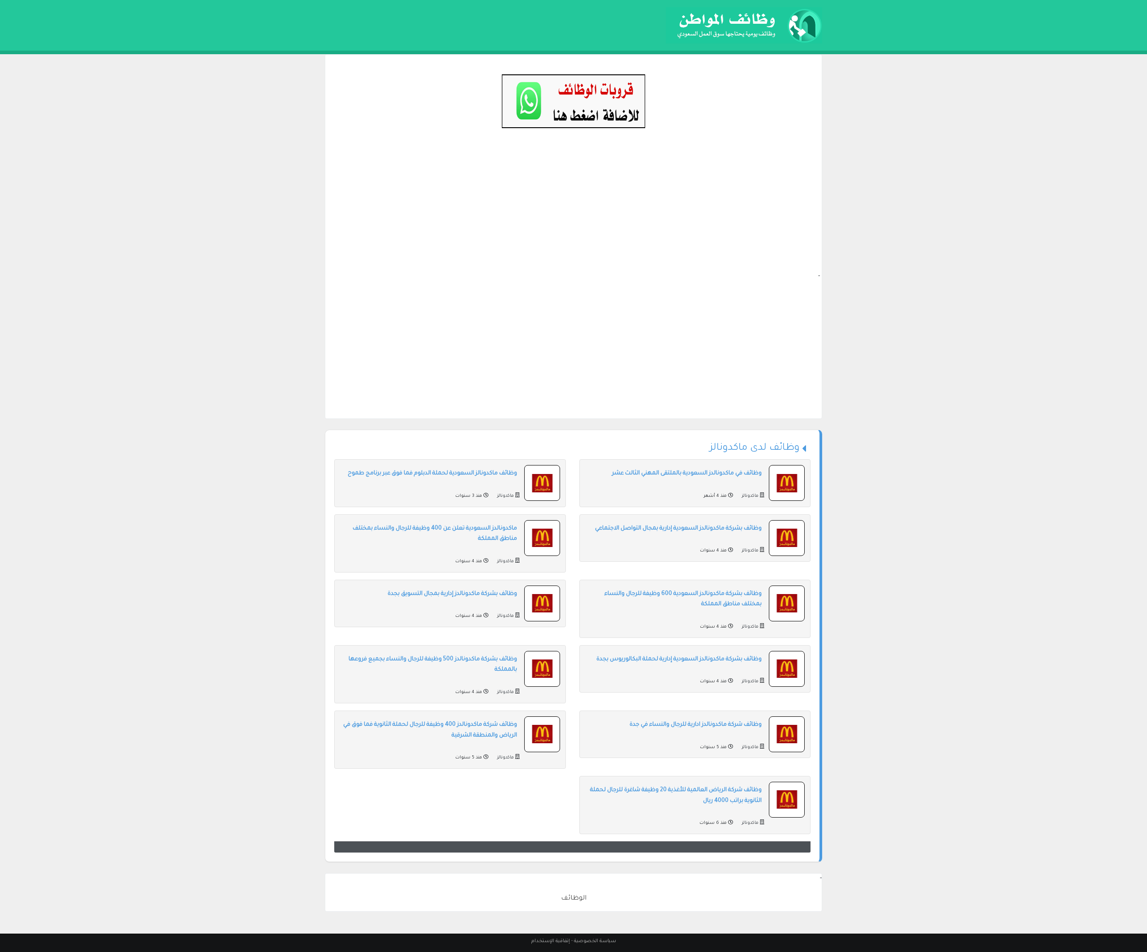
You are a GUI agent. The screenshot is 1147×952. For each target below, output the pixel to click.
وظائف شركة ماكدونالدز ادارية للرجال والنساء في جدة (696, 725)
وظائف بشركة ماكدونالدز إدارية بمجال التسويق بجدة (452, 594)
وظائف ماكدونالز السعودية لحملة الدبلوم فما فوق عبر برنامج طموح (432, 473)
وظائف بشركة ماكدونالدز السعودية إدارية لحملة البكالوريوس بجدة (679, 659)
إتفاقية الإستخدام (550, 941)
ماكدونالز (750, 496)
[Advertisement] (573, 208)
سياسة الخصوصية (595, 941)
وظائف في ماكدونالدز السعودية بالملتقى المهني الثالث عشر (687, 473)
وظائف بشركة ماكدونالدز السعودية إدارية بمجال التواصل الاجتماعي (678, 529)
